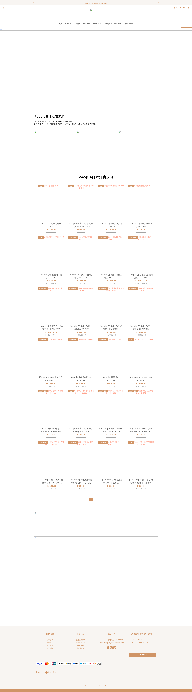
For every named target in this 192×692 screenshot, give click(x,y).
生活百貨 (106, 24)
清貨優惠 (86, 24)
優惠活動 (96, 24)
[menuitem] (91, 499)
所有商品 (68, 24)
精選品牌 (128, 24)
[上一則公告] (34, 2)
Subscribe (142, 655)
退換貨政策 (80, 645)
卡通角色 (117, 24)
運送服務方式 (80, 640)
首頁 (60, 24)
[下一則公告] (158, 2)
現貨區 (78, 24)
